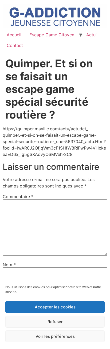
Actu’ (91, 34)
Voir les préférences (55, 336)
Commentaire (18, 196)
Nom (9, 264)
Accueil (14, 34)
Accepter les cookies (55, 306)
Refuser (55, 321)
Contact (15, 45)
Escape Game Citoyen (51, 34)
